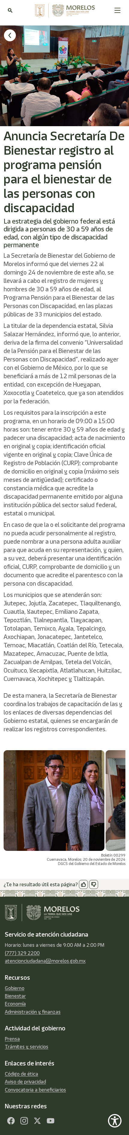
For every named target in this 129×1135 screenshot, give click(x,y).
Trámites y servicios (26, 1046)
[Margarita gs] (37, 1121)
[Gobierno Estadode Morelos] (11, 1121)
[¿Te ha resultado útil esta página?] (83, 884)
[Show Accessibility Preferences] (114, 1121)
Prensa (12, 1038)
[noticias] (10, 35)
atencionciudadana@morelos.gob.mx (45, 961)
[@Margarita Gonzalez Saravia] (50, 1121)
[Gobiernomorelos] (24, 1121)
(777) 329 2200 (22, 953)
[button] (117, 10)
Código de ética (21, 1074)
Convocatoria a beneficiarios (35, 1089)
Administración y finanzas (33, 1011)
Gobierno (14, 988)
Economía (15, 1003)
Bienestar (15, 996)
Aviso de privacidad (25, 1081)
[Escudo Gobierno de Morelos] (63, 10)
